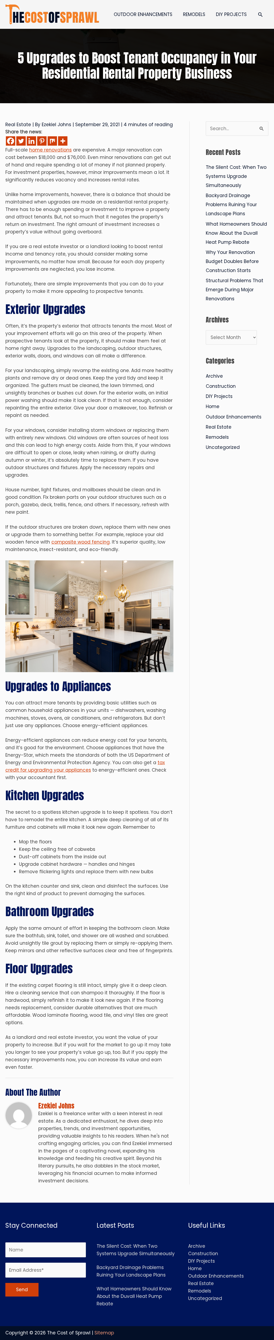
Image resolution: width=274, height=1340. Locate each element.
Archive (214, 376)
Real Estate (18, 124)
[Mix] (52, 141)
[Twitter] (21, 141)
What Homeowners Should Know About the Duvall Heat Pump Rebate (236, 233)
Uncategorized (223, 447)
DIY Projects (219, 396)
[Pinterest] (42, 141)
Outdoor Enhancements (233, 417)
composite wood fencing (80, 542)
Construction (221, 386)
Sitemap (104, 1333)
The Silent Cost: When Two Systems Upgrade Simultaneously (236, 176)
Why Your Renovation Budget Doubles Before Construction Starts (232, 261)
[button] (260, 14)
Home (212, 406)
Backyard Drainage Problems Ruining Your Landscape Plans (231, 204)
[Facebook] (10, 141)
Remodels (217, 437)
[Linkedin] (31, 141)
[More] (62, 141)
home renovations (50, 150)
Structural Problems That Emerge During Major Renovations (234, 289)
